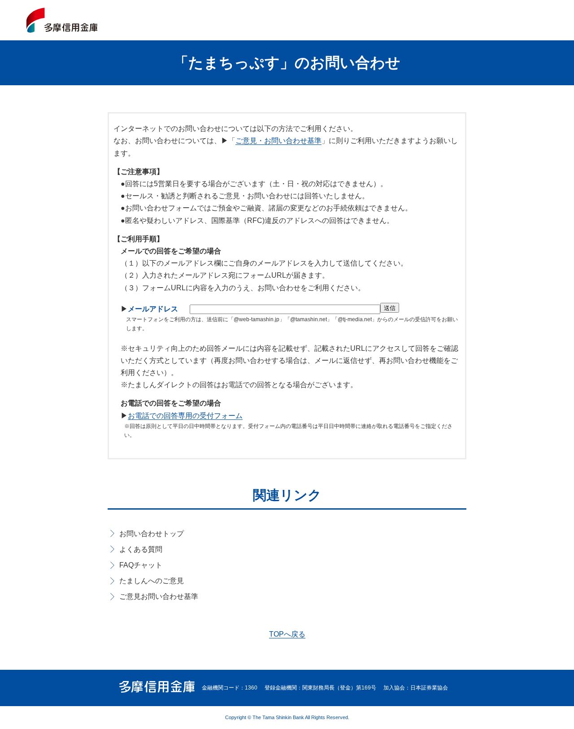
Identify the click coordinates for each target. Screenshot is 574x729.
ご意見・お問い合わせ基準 (278, 140)
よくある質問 (140, 549)
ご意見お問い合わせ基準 (158, 596)
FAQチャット (140, 565)
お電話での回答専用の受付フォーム (185, 415)
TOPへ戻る (287, 634)
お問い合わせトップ (151, 533)
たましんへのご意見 (151, 581)
